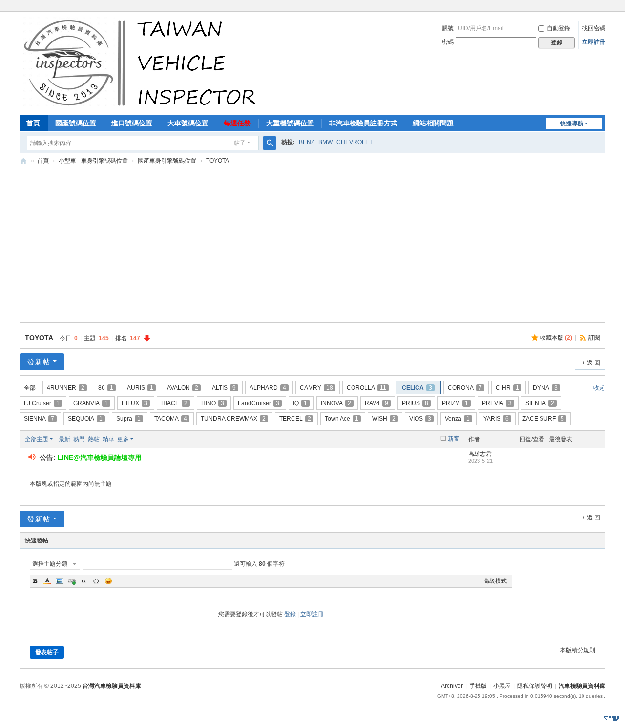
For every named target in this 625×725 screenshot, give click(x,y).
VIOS (420, 418)
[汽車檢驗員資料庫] (142, 62)
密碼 (448, 42)
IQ (300, 403)
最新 (64, 439)
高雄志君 (480, 454)
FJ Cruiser (42, 403)
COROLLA (366, 387)
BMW (325, 142)
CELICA (417, 387)
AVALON (182, 387)
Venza (457, 418)
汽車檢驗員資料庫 (23, 161)
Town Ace (341, 418)
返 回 (593, 362)
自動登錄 (558, 28)
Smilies (108, 581)
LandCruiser (258, 403)
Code (96, 581)
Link (72, 581)
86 (105, 387)
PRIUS (415, 403)
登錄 (290, 614)
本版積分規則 (577, 650)
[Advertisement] (158, 244)
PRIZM (455, 403)
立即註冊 (593, 42)
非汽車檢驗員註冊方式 (363, 123)
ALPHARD (268, 387)
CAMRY (316, 387)
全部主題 (36, 439)
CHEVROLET (354, 142)
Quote (84, 581)
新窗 (453, 438)
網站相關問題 (433, 123)
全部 (30, 387)
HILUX (134, 403)
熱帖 (94, 439)
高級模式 (495, 581)
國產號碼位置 (75, 123)
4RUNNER (65, 387)
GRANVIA (90, 403)
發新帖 (39, 362)
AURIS (140, 387)
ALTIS (224, 387)
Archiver (452, 686)
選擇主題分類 (49, 563)
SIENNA (39, 418)
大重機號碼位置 (290, 123)
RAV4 (376, 403)
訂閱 (594, 337)
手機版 (478, 686)
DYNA (545, 387)
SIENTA (539, 403)
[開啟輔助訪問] (603, 6)
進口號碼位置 (131, 123)
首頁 (33, 123)
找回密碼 (593, 28)
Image (59, 581)
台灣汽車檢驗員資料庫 (112, 686)
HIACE (174, 403)
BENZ (306, 142)
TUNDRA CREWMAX (233, 418)
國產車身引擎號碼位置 (167, 160)
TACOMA (170, 418)
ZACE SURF (543, 418)
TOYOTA (39, 338)
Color (47, 581)
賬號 (448, 28)
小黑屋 (502, 686)
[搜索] (269, 143)
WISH (384, 418)
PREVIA (497, 403)
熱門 (79, 439)
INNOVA (336, 403)
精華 (108, 439)
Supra (128, 418)
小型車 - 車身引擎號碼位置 (93, 160)
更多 (123, 439)
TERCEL (295, 418)
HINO (212, 403)
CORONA (465, 387)
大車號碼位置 (187, 123)
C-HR (507, 387)
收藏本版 (556, 337)
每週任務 (237, 123)
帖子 (240, 143)
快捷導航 (571, 123)
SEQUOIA (85, 418)
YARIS (496, 418)
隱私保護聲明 (534, 686)
